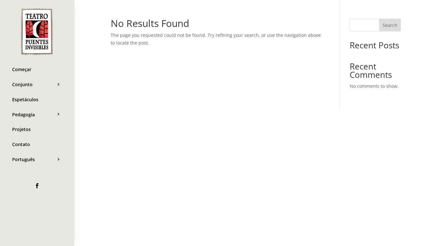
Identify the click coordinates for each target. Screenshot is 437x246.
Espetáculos (25, 99)
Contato (21, 144)
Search (390, 25)
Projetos (21, 129)
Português (23, 159)
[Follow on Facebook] (37, 186)
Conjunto (22, 84)
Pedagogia (23, 114)
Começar (21, 69)
